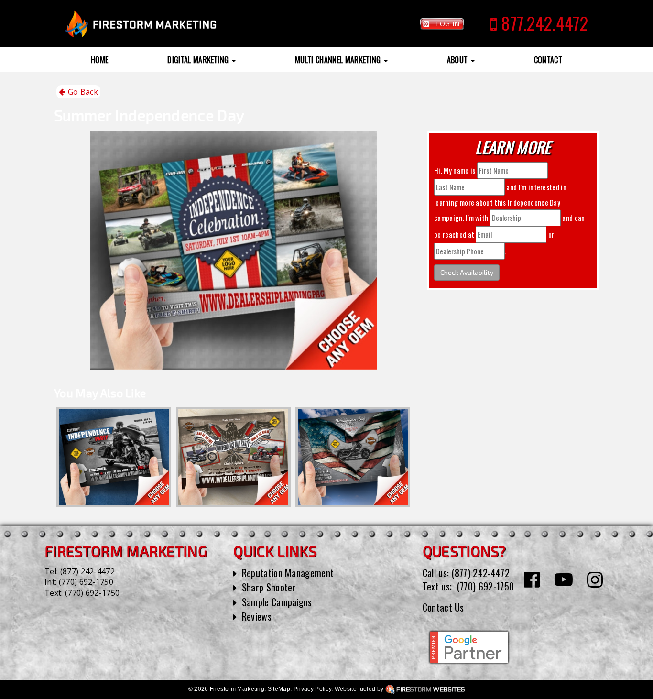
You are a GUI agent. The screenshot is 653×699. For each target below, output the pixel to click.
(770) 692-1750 (86, 582)
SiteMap (279, 689)
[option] (114, 457)
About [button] (458, 60)
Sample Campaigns (277, 602)
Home (99, 60)
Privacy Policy (312, 689)
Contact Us (443, 607)
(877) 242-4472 (87, 571)
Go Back (81, 92)
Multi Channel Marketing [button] (339, 60)
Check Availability (466, 272)
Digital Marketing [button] (199, 60)
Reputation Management (288, 573)
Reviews (257, 616)
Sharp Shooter (269, 587)
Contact (548, 60)
